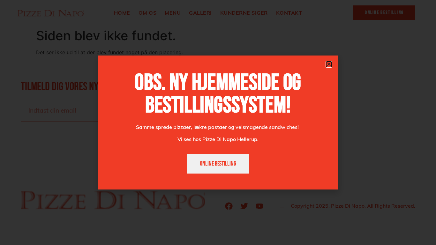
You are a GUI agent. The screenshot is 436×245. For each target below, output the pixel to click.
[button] (329, 64)
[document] (218, 122)
